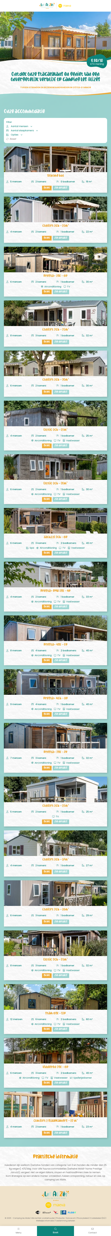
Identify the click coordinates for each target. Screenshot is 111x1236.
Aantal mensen (19, 126)
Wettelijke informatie (45, 1220)
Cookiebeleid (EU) (97, 1218)
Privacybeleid (83, 1218)
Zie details (60, 188)
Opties (14, 134)
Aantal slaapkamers (22, 130)
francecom (71, 1218)
